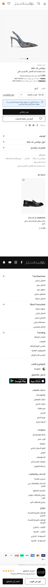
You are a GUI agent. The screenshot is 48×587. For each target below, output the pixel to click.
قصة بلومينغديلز (39, 435)
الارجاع (43, 413)
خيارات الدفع (40, 404)
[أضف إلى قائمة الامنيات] (23, 180)
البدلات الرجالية (39, 337)
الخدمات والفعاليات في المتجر (36, 484)
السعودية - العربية (38, 541)
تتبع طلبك (41, 408)
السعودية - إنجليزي (38, 536)
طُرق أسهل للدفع (38, 448)
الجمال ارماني (40, 313)
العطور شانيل (39, 294)
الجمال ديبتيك (40, 299)
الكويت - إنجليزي (39, 527)
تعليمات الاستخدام (38, 462)
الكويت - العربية (39, 532)
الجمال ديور (41, 285)
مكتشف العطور (39, 490)
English (37, 369)
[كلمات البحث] (38, 3)
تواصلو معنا (40, 395)
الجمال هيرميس (39, 327)
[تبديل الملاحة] (44, 3)
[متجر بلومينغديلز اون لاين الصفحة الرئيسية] (24, 3)
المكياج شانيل (40, 318)
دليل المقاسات (8, 95)
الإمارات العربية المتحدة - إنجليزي (36, 514)
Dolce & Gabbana (36, 218)
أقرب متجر (41, 439)
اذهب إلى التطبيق (12, 581)
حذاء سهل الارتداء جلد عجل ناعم (34, 222)
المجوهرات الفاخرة (38, 350)
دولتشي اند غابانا (38, 68)
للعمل (42, 453)
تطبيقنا (42, 444)
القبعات (42, 341)
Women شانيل (39, 322)
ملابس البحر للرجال (38, 355)
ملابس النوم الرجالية (37, 346)
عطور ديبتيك (40, 309)
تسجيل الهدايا (39, 479)
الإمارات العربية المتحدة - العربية (36, 521)
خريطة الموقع (39, 466)
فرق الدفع (41, 417)
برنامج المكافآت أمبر (37, 502)
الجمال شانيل (40, 281)
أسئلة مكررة (40, 422)
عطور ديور (41, 290)
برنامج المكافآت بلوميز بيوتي (36, 496)
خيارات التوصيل (39, 399)
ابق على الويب (35, 581)
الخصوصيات (40, 457)
